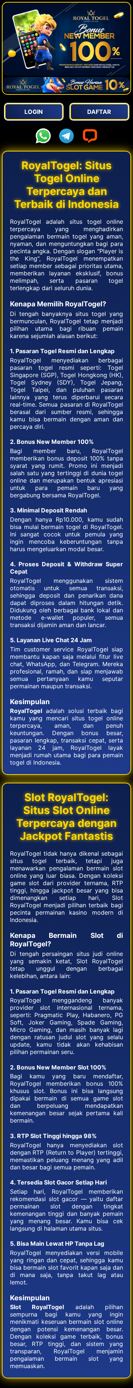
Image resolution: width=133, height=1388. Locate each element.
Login (33, 111)
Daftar (99, 111)
